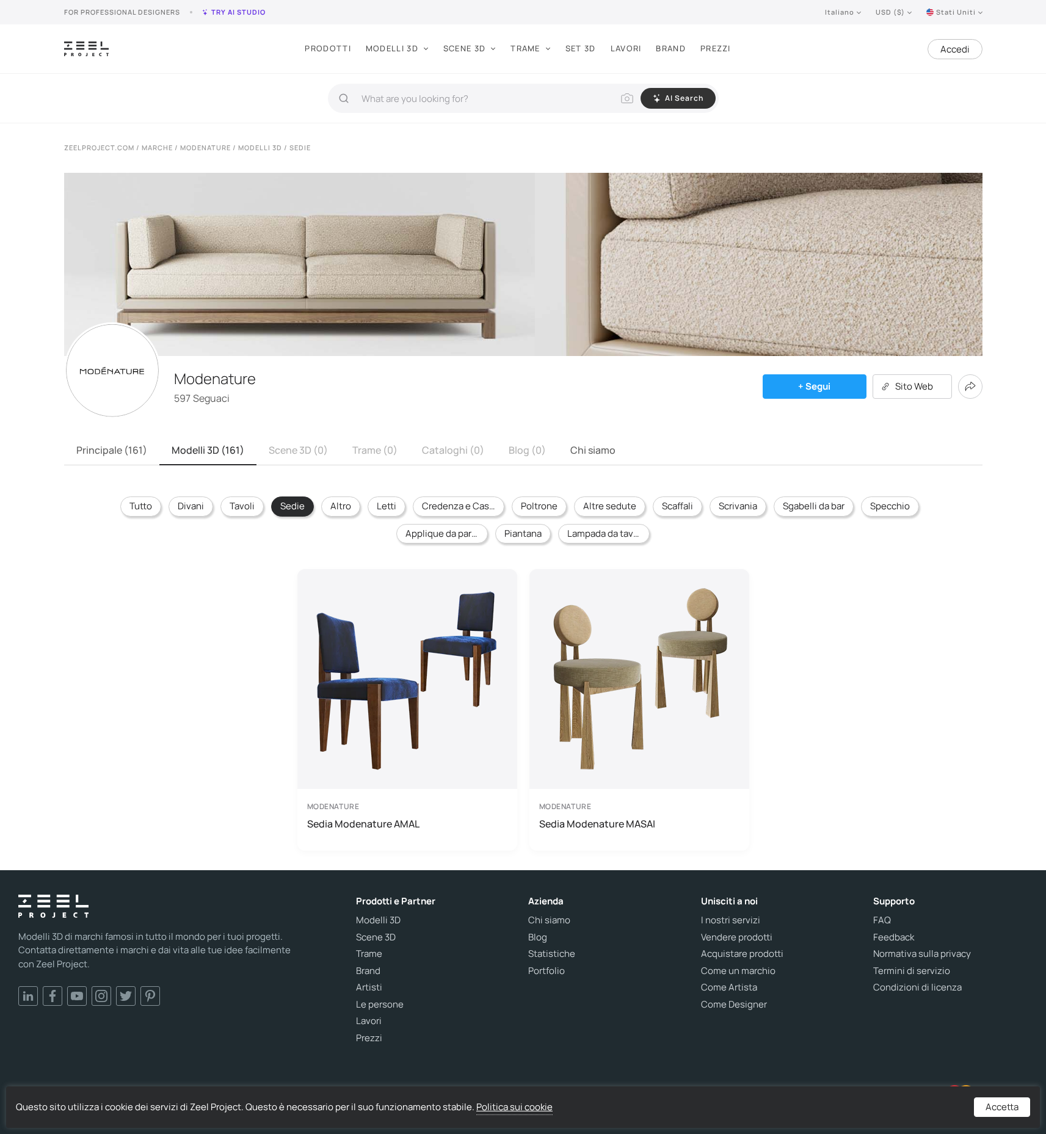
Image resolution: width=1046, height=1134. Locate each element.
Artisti (369, 987)
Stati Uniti (956, 11)
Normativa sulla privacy (922, 954)
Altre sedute (609, 506)
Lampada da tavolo (607, 533)
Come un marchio (738, 971)
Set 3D (580, 48)
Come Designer (734, 1004)
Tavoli (242, 506)
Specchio (890, 506)
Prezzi (715, 48)
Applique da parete (445, 533)
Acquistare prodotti (742, 954)
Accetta (1002, 1106)
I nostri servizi (730, 920)
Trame (525, 48)
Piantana (523, 533)
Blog (537, 937)
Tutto (140, 506)
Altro (340, 506)
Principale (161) (111, 450)
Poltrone (539, 506)
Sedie (292, 506)
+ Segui (814, 386)
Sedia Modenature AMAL (363, 824)
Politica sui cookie (514, 1106)
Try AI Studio (238, 11)
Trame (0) (375, 450)
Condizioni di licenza (917, 987)
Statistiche (551, 954)
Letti (386, 506)
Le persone (380, 1004)
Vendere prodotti (736, 937)
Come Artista (729, 987)
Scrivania (738, 506)
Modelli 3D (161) (208, 450)
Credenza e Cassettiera (463, 506)
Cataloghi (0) (453, 450)
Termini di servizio (911, 971)
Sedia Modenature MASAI (597, 824)
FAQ (882, 920)
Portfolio (546, 971)
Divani (191, 506)
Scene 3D (464, 48)
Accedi (955, 49)
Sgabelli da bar (813, 506)
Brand (671, 48)
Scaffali (677, 506)
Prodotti (327, 48)
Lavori (626, 48)
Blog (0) (527, 450)
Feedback (893, 937)
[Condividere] (970, 386)
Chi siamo (593, 450)
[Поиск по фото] (627, 98)
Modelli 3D (392, 48)
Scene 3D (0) (298, 450)
